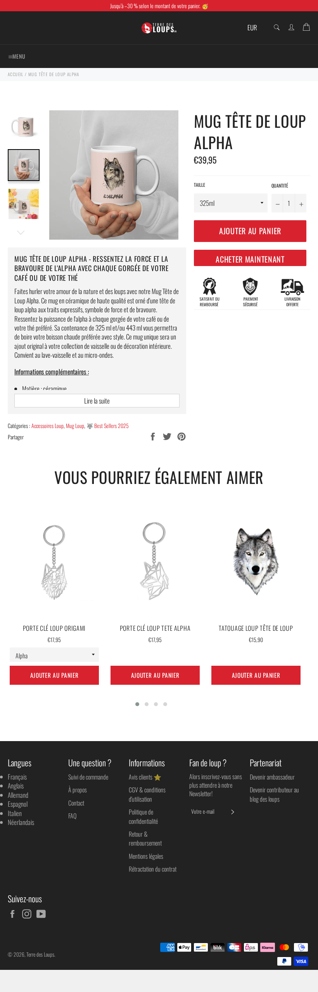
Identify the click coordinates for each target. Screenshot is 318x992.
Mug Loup (75, 425)
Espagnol (18, 804)
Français (17, 776)
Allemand (18, 795)
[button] (137, 704)
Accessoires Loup (47, 425)
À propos (77, 789)
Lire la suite (97, 401)
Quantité (279, 186)
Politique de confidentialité (143, 816)
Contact (76, 803)
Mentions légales (146, 856)
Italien (15, 813)
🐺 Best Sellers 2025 (107, 425)
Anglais (16, 785)
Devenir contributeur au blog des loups (274, 794)
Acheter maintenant (250, 259)
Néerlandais (21, 822)
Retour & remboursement (145, 838)
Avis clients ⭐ (145, 776)
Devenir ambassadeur (272, 776)
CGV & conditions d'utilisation (147, 794)
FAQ (72, 815)
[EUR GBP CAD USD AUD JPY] (255, 28)
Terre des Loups (40, 954)
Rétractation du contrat (152, 869)
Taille (199, 185)
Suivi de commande (88, 776)
